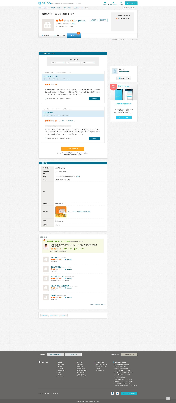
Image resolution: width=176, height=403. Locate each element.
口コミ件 (82, 20)
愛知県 (58, 7)
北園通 (69, 7)
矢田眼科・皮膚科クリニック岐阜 (58, 241)
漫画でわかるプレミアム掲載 (121, 368)
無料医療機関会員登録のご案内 (122, 364)
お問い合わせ (55, 393)
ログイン (121, 4)
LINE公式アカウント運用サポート (123, 383)
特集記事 (60, 372)
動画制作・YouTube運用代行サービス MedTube (126, 385)
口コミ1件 (69, 278)
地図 (73, 23)
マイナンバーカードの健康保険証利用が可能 (79, 211)
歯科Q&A (60, 374)
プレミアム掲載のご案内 (120, 366)
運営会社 (40, 393)
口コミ (63, 315)
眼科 (63, 120)
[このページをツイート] (117, 393)
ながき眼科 (54, 257)
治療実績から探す (81, 368)
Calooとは (105, 4)
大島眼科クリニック (78, 7)
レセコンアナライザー (120, 375)
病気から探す (80, 364)
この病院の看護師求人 (93, 20)
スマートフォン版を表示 (129, 393)
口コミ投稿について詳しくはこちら (73, 154)
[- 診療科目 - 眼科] (58, 62)
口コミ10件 (69, 248)
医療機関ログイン (129, 354)
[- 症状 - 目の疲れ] (88, 62)
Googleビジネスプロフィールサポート (124, 381)
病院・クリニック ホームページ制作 (123, 379)
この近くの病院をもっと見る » (97, 304)
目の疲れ (71, 120)
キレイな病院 (48, 112)
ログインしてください (124, 71)
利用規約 (98, 368)
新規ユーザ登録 (113, 4)
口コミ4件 (69, 269)
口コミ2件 (69, 259)
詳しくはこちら (123, 117)
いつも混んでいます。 (51, 76)
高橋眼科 (56, 267)
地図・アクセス (54, 315)
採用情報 (47, 393)
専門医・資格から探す (82, 370)
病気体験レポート (62, 370)
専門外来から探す (81, 372)
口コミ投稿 (60, 375)
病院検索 (53, 7)
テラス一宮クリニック (57, 276)
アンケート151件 (80, 248)
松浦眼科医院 (60, 286)
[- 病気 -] (73, 62)
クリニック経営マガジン (120, 377)
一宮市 (64, 7)
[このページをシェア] (112, 393)
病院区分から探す (81, 374)
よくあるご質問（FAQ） (101, 366)
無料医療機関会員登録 (103, 20)
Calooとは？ (61, 364)
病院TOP (45, 315)
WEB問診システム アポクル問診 (122, 374)
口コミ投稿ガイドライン (101, 364)
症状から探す (80, 366)
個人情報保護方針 (100, 370)
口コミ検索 (60, 368)
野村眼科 (53, 295)
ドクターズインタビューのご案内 (122, 370)
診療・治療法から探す (82, 375)
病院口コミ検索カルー (43, 7)
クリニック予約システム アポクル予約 (124, 372)
